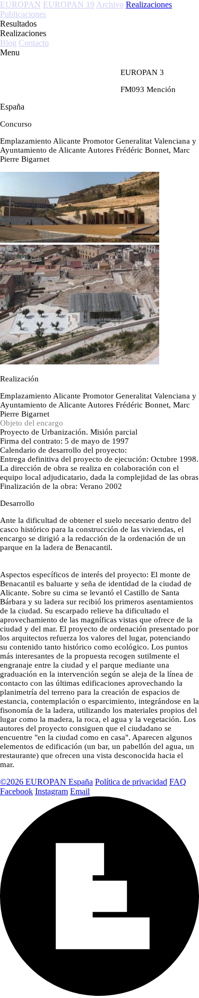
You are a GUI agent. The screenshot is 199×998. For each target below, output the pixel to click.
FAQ (177, 781)
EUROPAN (20, 4)
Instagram (51, 791)
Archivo (110, 4)
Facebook (16, 791)
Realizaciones (149, 4)
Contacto (34, 42)
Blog (8, 42)
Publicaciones (23, 14)
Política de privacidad (131, 781)
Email (80, 791)
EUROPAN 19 (68, 4)
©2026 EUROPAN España (46, 781)
